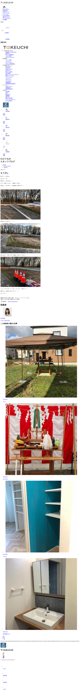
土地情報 (7, 32)
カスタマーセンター (10, 57)
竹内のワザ (8, 70)
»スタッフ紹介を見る (5, 320)
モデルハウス (9, 79)
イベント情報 (9, 59)
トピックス (8, 61)
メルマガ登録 (9, 56)
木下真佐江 (3, 318)
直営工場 (8, 96)
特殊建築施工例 (9, 88)
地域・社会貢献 (9, 98)
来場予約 (8, 53)
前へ (4, 637)
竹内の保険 (8, 73)
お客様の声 (8, 87)
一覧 (4, 638)
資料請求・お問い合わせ (11, 52)
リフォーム (5, 14)
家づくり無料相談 (10, 54)
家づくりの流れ (9, 71)
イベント (8, 27)
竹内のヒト (8, 94)
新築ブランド (6, 11)
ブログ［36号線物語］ (11, 63)
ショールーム (9, 81)
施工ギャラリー (6, 16)
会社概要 (5, 19)
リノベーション (6, 13)
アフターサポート (7, 18)
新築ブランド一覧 (10, 75)
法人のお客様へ (6, 15)
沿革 (7, 92)
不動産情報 (8, 82)
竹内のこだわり (9, 69)
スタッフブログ (9, 62)
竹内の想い (5, 10)
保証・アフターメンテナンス (12, 74)
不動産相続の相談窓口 (11, 83)
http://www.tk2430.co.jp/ (13, 301)
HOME (4, 164)
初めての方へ (6, 9)
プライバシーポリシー (11, 99)
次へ (4, 636)
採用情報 (8, 39)
